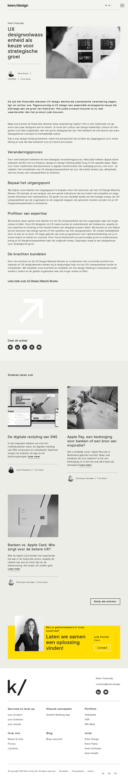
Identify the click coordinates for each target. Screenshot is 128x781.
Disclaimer (63, 771)
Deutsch (111, 774)
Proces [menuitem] (12, 744)
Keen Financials (16, 23)
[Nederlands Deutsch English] (111, 774)
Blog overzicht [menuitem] (54, 739)
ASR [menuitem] (87, 719)
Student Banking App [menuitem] (58, 715)
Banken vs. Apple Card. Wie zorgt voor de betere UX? (31, 547)
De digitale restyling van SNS (33, 437)
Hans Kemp (23, 73)
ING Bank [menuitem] (90, 724)
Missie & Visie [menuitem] (15, 739)
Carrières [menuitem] (13, 748)
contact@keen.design (108, 684)
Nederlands (105, 774)
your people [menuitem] (14, 724)
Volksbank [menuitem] (90, 715)
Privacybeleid (78, 771)
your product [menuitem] (15, 715)
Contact (102, 648)
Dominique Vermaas (85, 478)
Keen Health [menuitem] (91, 753)
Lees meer (34, 456)
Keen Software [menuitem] (93, 748)
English (117, 774)
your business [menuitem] (15, 719)
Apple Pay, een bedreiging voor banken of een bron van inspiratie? (92, 441)
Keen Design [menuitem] (92, 739)
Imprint (91, 771)
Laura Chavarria (23, 470)
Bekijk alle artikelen (105, 601)
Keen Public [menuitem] (91, 744)
